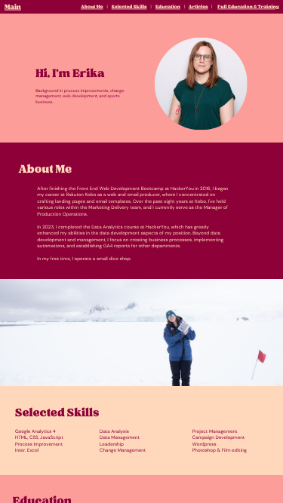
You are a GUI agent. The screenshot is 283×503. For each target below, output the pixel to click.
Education (167, 7)
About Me (92, 7)
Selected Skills (129, 7)
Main (13, 7)
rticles (200, 7)
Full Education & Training (247, 7)
